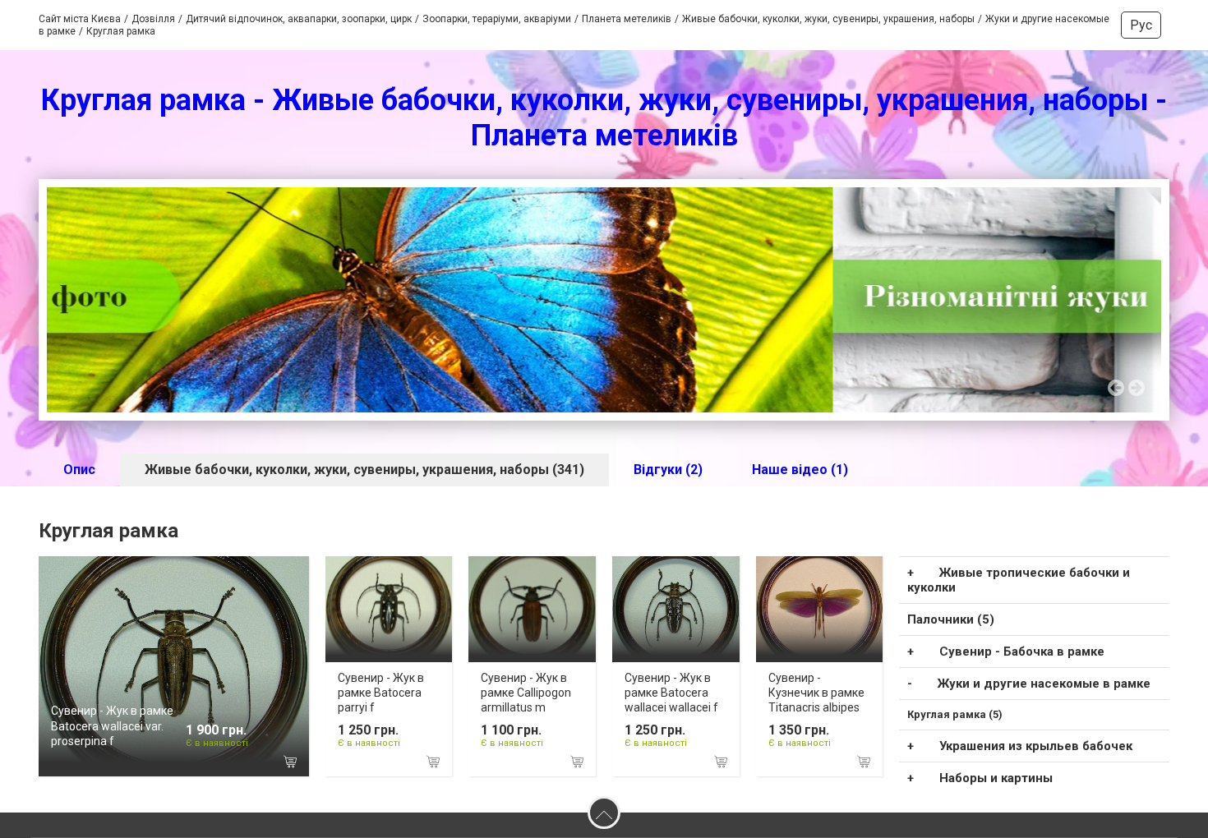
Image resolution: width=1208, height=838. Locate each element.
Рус (1141, 25)
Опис (79, 469)
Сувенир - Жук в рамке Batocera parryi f (381, 692)
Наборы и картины (996, 778)
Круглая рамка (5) (955, 714)
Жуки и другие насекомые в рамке (1044, 683)
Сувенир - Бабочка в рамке (1021, 651)
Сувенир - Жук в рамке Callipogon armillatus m (526, 692)
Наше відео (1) (800, 469)
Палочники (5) (950, 619)
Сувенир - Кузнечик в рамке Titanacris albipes (816, 692)
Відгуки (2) (668, 469)
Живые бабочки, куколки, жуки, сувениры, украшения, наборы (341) (364, 469)
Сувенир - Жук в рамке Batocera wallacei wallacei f (671, 692)
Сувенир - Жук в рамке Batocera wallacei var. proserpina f (112, 725)
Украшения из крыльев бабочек (1035, 746)
